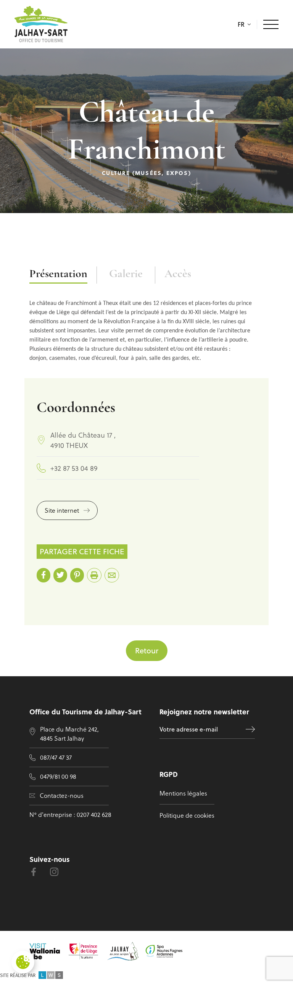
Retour (146, 650)
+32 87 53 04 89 (74, 468)
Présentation (58, 274)
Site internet (62, 510)
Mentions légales (183, 793)
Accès (177, 274)
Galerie (126, 274)
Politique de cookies (186, 815)
